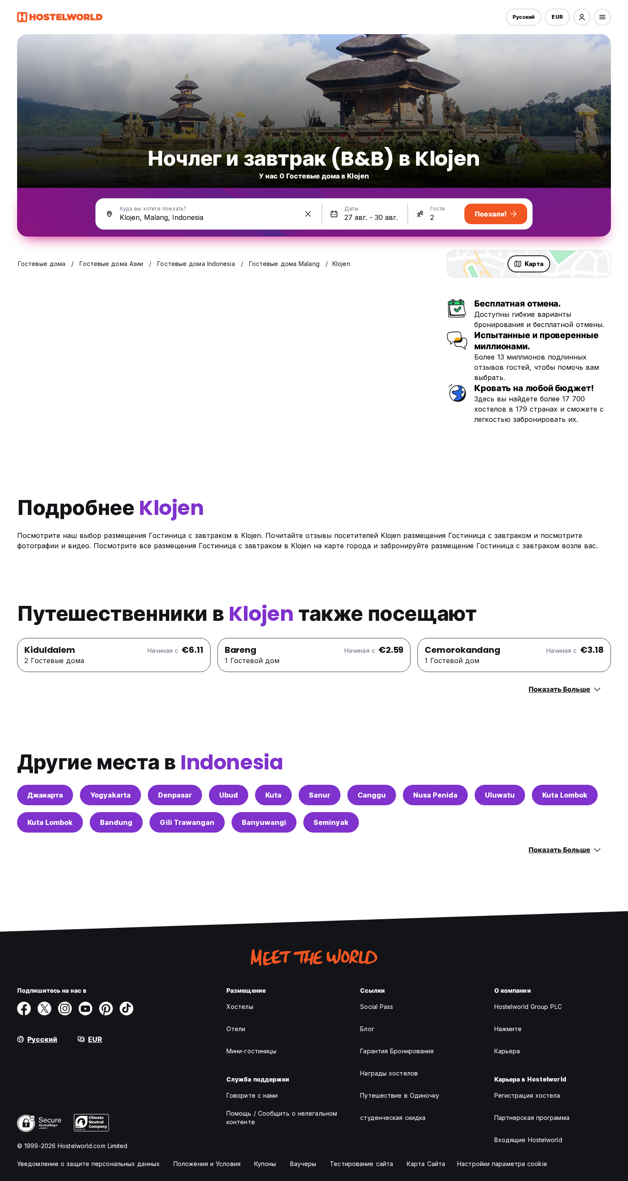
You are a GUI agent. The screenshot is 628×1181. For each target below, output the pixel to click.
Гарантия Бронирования (397, 1051)
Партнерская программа (531, 1117)
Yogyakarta (110, 795)
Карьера (507, 1051)
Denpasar (175, 795)
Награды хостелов (389, 1073)
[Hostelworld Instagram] (65, 1008)
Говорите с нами (252, 1095)
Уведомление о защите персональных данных (88, 1163)
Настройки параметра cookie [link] (502, 1163)
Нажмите (508, 1028)
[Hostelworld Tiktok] (126, 1008)
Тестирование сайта (361, 1163)
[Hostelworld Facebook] (24, 1008)
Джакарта (45, 795)
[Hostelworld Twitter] (44, 1008)
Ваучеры (303, 1163)
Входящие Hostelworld (528, 1139)
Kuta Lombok (564, 795)
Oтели (236, 1028)
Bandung (116, 822)
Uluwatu (500, 795)
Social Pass (376, 1006)
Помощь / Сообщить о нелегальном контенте (281, 1117)
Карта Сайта (426, 1163)
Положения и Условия (207, 1163)
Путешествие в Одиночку (399, 1095)
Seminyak (331, 822)
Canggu (372, 795)
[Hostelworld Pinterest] (106, 1008)
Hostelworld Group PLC (528, 1006)
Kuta (273, 795)
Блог (367, 1028)
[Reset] (308, 214)
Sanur (319, 795)
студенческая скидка (393, 1117)
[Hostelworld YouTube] (85, 1008)
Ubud (228, 795)
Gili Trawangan (187, 822)
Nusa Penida (435, 795)
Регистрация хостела (527, 1095)
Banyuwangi (264, 822)
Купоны (265, 1163)
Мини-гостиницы (251, 1051)
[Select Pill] (581, 17)
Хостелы (239, 1006)
